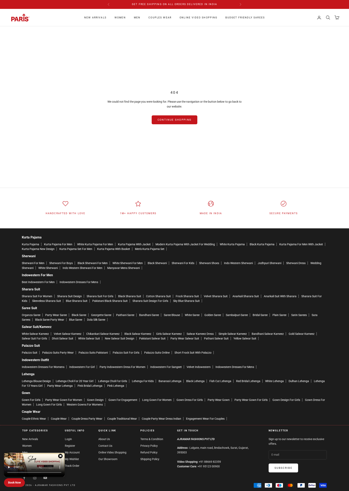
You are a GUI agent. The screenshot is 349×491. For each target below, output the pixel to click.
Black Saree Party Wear (49, 319)
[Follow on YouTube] (45, 478)
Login (68, 439)
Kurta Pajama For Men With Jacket (301, 244)
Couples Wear (159, 17)
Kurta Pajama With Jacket (134, 244)
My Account (72, 452)
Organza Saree (31, 315)
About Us (104, 439)
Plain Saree (279, 315)
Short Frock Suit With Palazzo (192, 352)
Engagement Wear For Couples (205, 418)
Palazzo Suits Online (157, 352)
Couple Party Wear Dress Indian (161, 418)
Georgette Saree (101, 315)
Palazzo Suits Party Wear (58, 352)
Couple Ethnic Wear (34, 418)
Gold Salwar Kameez (301, 333)
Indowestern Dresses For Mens (79, 282)
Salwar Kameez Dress (200, 333)
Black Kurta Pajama (262, 244)
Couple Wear (59, 418)
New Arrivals (95, 17)
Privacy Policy (149, 445)
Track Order (72, 465)
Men (137, 17)
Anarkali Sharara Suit (245, 296)
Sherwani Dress (296, 263)
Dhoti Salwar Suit (62, 338)
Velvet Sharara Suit (216, 296)
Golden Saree (212, 315)
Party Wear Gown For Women (63, 399)
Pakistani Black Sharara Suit (110, 300)
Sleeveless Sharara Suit (46, 300)
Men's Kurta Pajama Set (149, 249)
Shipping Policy (149, 459)
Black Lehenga (195, 381)
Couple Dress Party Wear (86, 418)
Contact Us (105, 445)
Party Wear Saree (56, 315)
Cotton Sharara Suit (158, 296)
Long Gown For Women (157, 399)
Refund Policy (149, 452)
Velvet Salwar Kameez (67, 333)
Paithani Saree (125, 315)
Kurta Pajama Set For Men (75, 249)
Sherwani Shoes (209, 263)
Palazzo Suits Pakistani (93, 352)
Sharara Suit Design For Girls (150, 300)
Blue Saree (75, 319)
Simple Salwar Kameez (233, 333)
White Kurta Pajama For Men (95, 244)
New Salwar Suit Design (119, 338)
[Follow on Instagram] (35, 478)
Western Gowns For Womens (85, 404)
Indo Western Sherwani (238, 263)
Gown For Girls (31, 399)
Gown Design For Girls (286, 399)
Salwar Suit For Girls (34, 338)
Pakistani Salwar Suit (152, 338)
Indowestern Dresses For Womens (43, 367)
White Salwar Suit (89, 338)
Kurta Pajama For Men (58, 244)
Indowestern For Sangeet (166, 367)
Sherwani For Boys (61, 263)
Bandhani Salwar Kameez (268, 333)
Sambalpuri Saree (237, 315)
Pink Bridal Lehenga (90, 385)
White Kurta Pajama (232, 244)
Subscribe (283, 467)
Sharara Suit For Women (37, 296)
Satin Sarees (299, 315)
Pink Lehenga (115, 385)
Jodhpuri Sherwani (269, 263)
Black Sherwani (157, 263)
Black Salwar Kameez (137, 333)
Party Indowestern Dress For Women (122, 367)
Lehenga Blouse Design (36, 381)
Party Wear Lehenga (60, 385)
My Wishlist (72, 459)
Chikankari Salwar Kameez (103, 333)
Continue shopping (175, 119)
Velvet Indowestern (199, 367)
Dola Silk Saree (96, 319)
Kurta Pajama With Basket (113, 249)
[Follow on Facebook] (24, 478)
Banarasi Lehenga (170, 381)
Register (70, 445)
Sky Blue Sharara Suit (186, 300)
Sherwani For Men (33, 263)
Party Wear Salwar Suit (184, 338)
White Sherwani (48, 268)
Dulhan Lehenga (299, 381)
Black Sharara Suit (129, 296)
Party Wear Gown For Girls (251, 399)
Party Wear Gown (219, 399)
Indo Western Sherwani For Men (82, 268)
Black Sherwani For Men (93, 263)
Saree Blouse (172, 315)
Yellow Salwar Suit (244, 338)
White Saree (192, 315)
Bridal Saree (260, 315)
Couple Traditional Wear (122, 418)
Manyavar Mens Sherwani (123, 268)
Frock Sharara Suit (187, 296)
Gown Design (95, 399)
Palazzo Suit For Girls (126, 352)
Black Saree (79, 315)
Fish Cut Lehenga (220, 381)
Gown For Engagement (122, 399)
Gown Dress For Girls (190, 399)
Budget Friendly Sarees (245, 17)
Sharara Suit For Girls (100, 296)
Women (120, 17)
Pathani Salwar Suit (216, 338)
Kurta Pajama (30, 244)
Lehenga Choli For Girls (112, 381)
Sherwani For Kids (183, 263)
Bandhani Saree (149, 315)
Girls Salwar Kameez (169, 333)
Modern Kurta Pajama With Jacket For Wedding (185, 244)
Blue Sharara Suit (76, 300)
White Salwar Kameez (35, 333)
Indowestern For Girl (82, 367)
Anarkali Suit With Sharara (280, 296)
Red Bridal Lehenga (248, 381)
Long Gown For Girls (49, 404)
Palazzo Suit (29, 352)
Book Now (14, 482)
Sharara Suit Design (69, 296)
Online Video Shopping (198, 17)
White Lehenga (274, 381)
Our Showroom (107, 459)
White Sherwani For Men (127, 263)
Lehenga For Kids (143, 381)
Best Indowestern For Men (38, 282)
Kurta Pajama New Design (38, 249)
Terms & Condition (151, 439)
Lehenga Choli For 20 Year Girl (74, 381)
